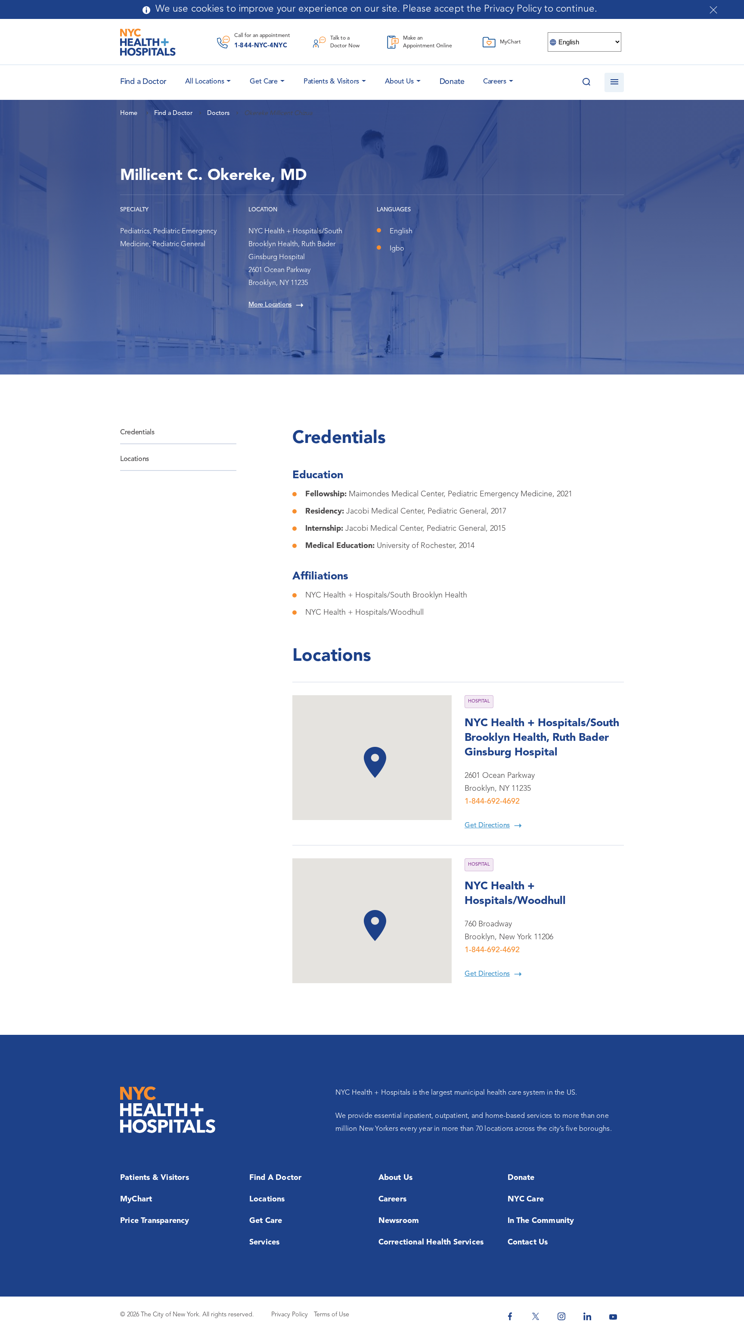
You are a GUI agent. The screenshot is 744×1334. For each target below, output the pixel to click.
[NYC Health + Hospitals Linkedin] (587, 1316)
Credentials (137, 432)
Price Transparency (154, 1221)
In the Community (541, 1221)
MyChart (136, 1199)
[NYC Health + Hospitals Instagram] (561, 1316)
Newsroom (398, 1221)
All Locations (204, 81)
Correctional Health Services (431, 1242)
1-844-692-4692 (492, 801)
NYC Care (526, 1199)
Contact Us (528, 1242)
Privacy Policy (289, 1315)
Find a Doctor (275, 1178)
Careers (494, 81)
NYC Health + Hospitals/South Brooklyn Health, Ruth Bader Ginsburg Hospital (542, 738)
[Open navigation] (614, 82)
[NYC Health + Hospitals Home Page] (148, 42)
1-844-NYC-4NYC (260, 46)
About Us (399, 81)
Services (264, 1242)
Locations (134, 459)
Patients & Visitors (331, 81)
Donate (452, 82)
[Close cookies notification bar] (713, 10)
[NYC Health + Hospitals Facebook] (510, 1316)
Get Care (264, 81)
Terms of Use (331, 1315)
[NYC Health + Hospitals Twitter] (535, 1316)
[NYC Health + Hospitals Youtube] (613, 1316)
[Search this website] (586, 82)
